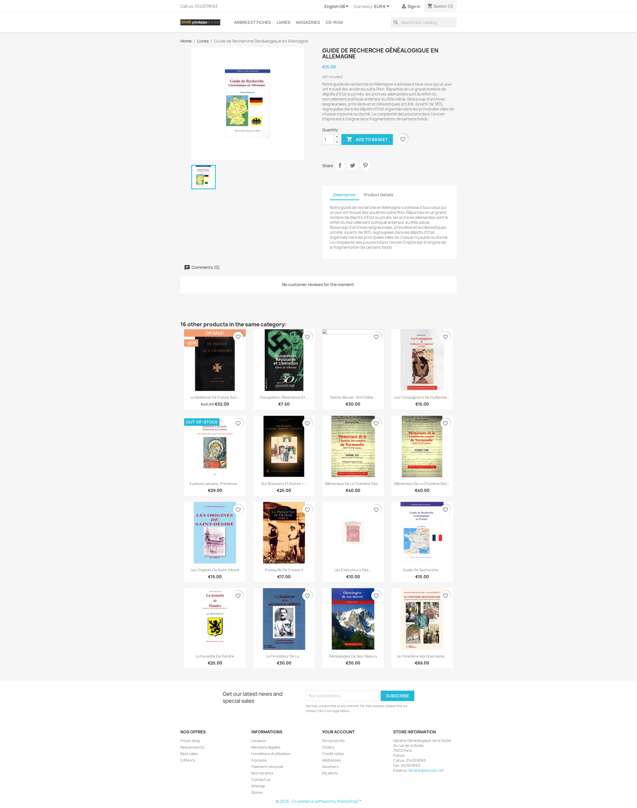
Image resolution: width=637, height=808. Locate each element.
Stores (257, 792)
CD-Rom (334, 22)
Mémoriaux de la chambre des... (353, 483)
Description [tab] (344, 194)
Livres (283, 22)
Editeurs (187, 760)
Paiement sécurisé (267, 766)
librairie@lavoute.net (426, 770)
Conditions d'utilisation (271, 753)
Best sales (189, 753)
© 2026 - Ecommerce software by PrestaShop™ (319, 801)
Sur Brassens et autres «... (284, 483)
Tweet (353, 165)
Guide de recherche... (422, 570)
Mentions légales (265, 747)
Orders (328, 747)
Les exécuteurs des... (353, 570)
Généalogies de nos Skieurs (353, 656)
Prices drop (190, 740)
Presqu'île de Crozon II (284, 570)
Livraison (258, 740)
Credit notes (333, 753)
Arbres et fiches (252, 22)
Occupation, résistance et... (284, 397)
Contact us (260, 779)
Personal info (333, 740)
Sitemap (258, 786)
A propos (259, 760)
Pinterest (365, 165)
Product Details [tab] (378, 194)
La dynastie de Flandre (215, 656)
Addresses (331, 760)
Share (340, 165)
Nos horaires (262, 773)
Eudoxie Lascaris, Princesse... (215, 483)
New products (192, 747)
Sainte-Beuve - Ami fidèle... (353, 397)
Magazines (308, 22)
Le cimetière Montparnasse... (422, 656)
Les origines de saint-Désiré (215, 570)
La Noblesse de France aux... (215, 397)
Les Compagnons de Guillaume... (422, 397)
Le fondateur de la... (284, 656)
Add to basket (367, 139)
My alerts (330, 773)
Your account (338, 732)
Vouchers (330, 766)
